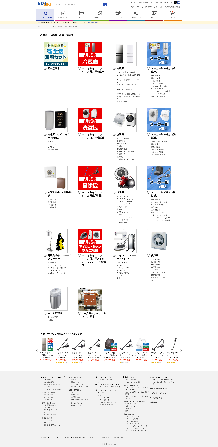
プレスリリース (55, 437)
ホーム (39, 26)
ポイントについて (49, 412)
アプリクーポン (103, 382)
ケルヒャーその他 (54, 270)
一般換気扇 (155, 259)
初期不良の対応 (76, 394)
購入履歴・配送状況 (50, 414)
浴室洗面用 (155, 275)
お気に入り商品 (134, 7)
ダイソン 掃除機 (157, 212)
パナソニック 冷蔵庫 (159, 86)
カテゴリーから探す (45, 17)
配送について (75, 382)
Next (180, 350)
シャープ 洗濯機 (157, 149)
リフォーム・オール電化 (132, 382)
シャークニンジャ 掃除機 (160, 218)
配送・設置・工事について (78, 377)
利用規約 (66, 437)
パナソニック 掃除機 (159, 202)
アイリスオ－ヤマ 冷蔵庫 (160, 91)
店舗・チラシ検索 (130, 380)
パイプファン (156, 270)
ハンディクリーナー (124, 204)
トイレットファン (158, 272)
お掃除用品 (122, 222)
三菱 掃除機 (155, 210)
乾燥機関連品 (53, 207)
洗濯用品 (120, 157)
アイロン (120, 265)
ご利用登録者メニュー (49, 403)
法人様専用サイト (146, 2)
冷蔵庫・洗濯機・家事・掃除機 (67, 26)
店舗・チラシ (136, 17)
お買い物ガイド (63, 17)
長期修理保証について (50, 410)
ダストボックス (123, 220)
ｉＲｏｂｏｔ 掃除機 (159, 215)
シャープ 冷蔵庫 (157, 89)
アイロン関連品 (123, 273)
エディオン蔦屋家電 (131, 419)
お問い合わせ (158, 7)
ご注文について (47, 418)
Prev (38, 350)
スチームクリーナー (55, 265)
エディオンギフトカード (105, 404)
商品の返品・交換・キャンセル (80, 399)
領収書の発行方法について (52, 425)
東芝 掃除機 (155, 207)
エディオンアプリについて (106, 380)
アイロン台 (121, 270)
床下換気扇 (155, 267)
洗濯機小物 (121, 154)
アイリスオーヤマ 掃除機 (160, 220)
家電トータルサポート (131, 385)
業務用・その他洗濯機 (125, 151)
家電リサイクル (130, 406)
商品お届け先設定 (93, 22)
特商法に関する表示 (79, 437)
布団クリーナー (123, 207)
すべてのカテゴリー (50, 26)
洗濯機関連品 (122, 149)
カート (172, 14)
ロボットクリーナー (124, 201)
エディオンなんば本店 (132, 416)
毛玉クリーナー (123, 278)
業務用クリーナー (123, 209)
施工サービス (129, 411)
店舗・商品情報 (129, 414)
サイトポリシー (48, 387)
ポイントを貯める (103, 400)
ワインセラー (53, 144)
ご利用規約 (47, 380)
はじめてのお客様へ (48, 392)
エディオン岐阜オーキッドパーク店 (136, 426)
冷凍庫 (50, 142)
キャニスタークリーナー (126, 199)
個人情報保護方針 (49, 382)
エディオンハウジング (165, 2)
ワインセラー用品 (54, 147)
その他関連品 (53, 149)
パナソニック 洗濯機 (159, 142)
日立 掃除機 (155, 199)
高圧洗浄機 (52, 263)
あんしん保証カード (104, 397)
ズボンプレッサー (123, 268)
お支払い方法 (48, 420)
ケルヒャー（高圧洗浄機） (58, 268)
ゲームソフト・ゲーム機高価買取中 (164, 379)
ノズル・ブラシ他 (124, 217)
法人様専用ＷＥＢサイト (160, 388)
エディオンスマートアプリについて (109, 387)
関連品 (153, 280)
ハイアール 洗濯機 (158, 155)
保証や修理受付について (77, 390)
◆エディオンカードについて (107, 390)
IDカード (101, 395)
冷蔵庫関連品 (122, 101)
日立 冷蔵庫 (155, 78)
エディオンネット (157, 398)
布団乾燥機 (52, 202)
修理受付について (76, 397)
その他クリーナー (123, 212)
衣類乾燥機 (52, 199)
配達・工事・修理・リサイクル (134, 401)
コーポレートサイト (129, 2)
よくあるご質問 (147, 7)
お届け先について (76, 379)
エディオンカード (82, 17)
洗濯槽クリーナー (123, 146)
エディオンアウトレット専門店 (135, 428)
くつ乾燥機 (52, 205)
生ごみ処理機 (53, 317)
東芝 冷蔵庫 (155, 75)
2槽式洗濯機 (121, 144)
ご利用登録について (50, 405)
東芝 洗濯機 (155, 147)
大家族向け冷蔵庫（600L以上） (129, 94)
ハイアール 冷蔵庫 (158, 94)
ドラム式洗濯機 (123, 138)
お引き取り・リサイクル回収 (80, 387)
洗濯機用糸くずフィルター (127, 159)
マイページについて (50, 407)
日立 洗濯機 (155, 144)
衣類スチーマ (122, 263)
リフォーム (118, 17)
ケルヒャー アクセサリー (57, 273)
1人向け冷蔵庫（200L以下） (127, 72)
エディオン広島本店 (131, 421)
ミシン (119, 276)
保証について (75, 392)
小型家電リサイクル (131, 408)
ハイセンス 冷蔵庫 (158, 96)
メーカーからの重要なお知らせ (53, 389)
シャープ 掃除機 (157, 205)
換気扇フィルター (158, 278)
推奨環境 (92, 437)
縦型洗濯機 (121, 141)
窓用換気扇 (155, 262)
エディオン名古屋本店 (132, 423)
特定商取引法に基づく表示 (52, 384)
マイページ (155, 17)
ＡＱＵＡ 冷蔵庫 (157, 83)
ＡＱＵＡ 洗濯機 (157, 152)
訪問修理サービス (130, 404)
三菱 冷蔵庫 (155, 81)
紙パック (121, 214)
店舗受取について (76, 405)
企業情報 (153, 402)
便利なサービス (100, 17)
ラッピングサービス (77, 403)
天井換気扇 (155, 265)
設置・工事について (77, 384)
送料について (48, 422)
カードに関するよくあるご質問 (107, 402)
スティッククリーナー (125, 196)
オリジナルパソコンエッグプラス (135, 431)
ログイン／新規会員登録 (172, 7)
